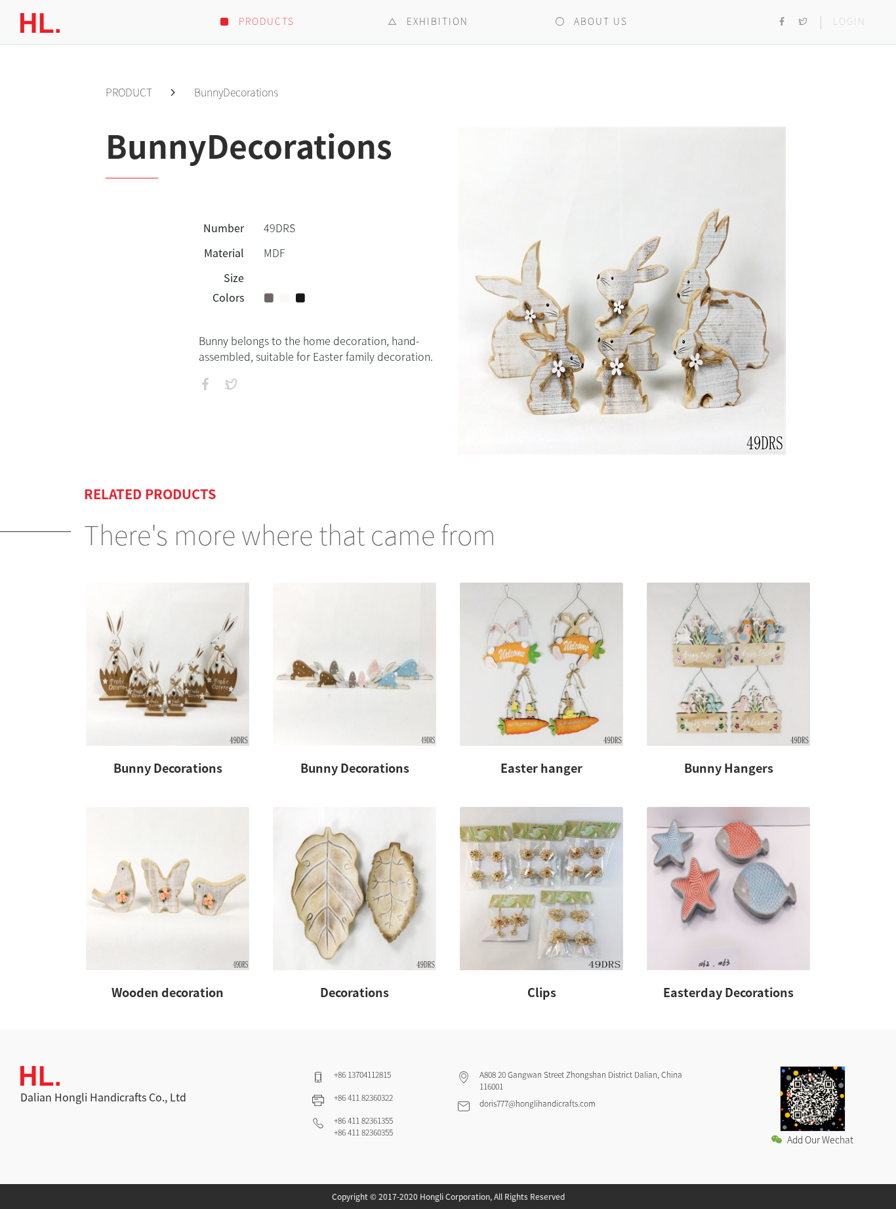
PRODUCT (130, 92)
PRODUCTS (265, 21)
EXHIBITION (435, 21)
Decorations (354, 992)
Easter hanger (541, 768)
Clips (541, 992)
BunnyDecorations (236, 92)
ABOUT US (599, 21)
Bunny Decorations (167, 768)
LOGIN (849, 21)
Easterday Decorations (728, 992)
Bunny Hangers (728, 768)
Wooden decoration (168, 992)
